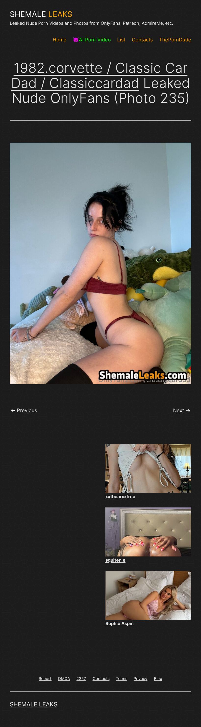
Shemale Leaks (33, 704)
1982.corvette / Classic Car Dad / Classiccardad (99, 75)
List (121, 40)
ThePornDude (175, 40)
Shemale (41, 14)
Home (59, 40)
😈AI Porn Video (92, 40)
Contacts (142, 40)
